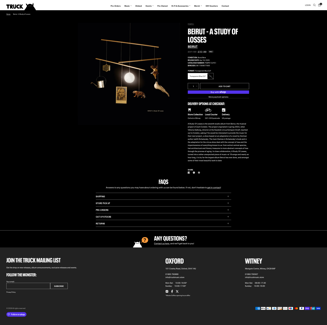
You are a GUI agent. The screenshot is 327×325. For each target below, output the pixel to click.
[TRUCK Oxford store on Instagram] (166, 292)
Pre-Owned (162, 5)
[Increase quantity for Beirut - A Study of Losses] (197, 86)
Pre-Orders (116, 5)
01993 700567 (251, 274)
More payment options (218, 97)
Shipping (100, 196)
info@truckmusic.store (174, 277)
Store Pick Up (103, 203)
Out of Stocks (103, 216)
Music (127, 5)
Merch (197, 5)
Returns (100, 223)
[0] (319, 5)
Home (8, 14)
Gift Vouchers (212, 5)
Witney (253, 260)
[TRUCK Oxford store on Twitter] (177, 292)
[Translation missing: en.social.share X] (194, 172)
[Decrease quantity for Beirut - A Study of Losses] (190, 86)
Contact (225, 5)
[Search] (314, 5)
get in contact (213, 187)
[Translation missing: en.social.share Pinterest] (199, 172)
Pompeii (191, 24)
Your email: (10, 281)
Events (149, 5)
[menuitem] (115, 5)
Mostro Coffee (171, 295)
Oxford (174, 260)
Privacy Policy (11, 292)
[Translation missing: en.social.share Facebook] (189, 172)
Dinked (138, 5)
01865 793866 (171, 274)
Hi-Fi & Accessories (179, 5)
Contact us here (161, 243)
